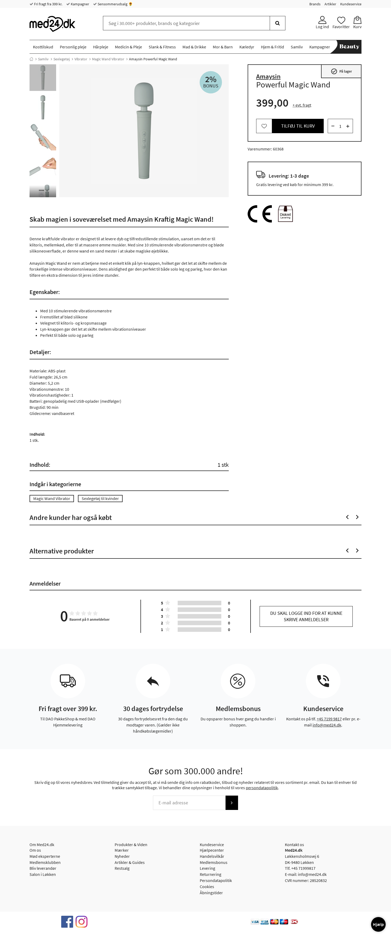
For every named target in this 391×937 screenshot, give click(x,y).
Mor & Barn (223, 46)
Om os (35, 850)
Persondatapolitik (216, 880)
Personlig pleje (73, 46)
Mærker (122, 850)
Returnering (210, 874)
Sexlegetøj (61, 59)
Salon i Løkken (43, 874)
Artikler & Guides (130, 862)
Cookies (207, 886)
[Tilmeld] (231, 803)
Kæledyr (246, 46)
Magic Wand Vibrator (108, 59)
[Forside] (31, 59)
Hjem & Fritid (272, 46)
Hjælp (378, 924)
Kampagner (79, 4)
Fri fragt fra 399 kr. (47, 4)
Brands (315, 4)
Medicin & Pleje (128, 46)
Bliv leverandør (43, 868)
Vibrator (80, 59)
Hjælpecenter (212, 850)
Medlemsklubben (45, 862)
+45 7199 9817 (329, 718)
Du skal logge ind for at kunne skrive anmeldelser (306, 616)
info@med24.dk (327, 725)
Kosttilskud (43, 46)
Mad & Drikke (194, 46)
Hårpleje (100, 46)
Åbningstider (211, 892)
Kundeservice (350, 4)
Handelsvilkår (212, 856)
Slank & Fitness (162, 46)
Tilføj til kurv (298, 126)
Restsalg (122, 868)
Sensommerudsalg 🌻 (115, 4)
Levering (207, 868)
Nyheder (122, 856)
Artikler (330, 4)
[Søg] (277, 23)
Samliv (297, 46)
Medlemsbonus (213, 862)
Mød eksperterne (45, 856)
